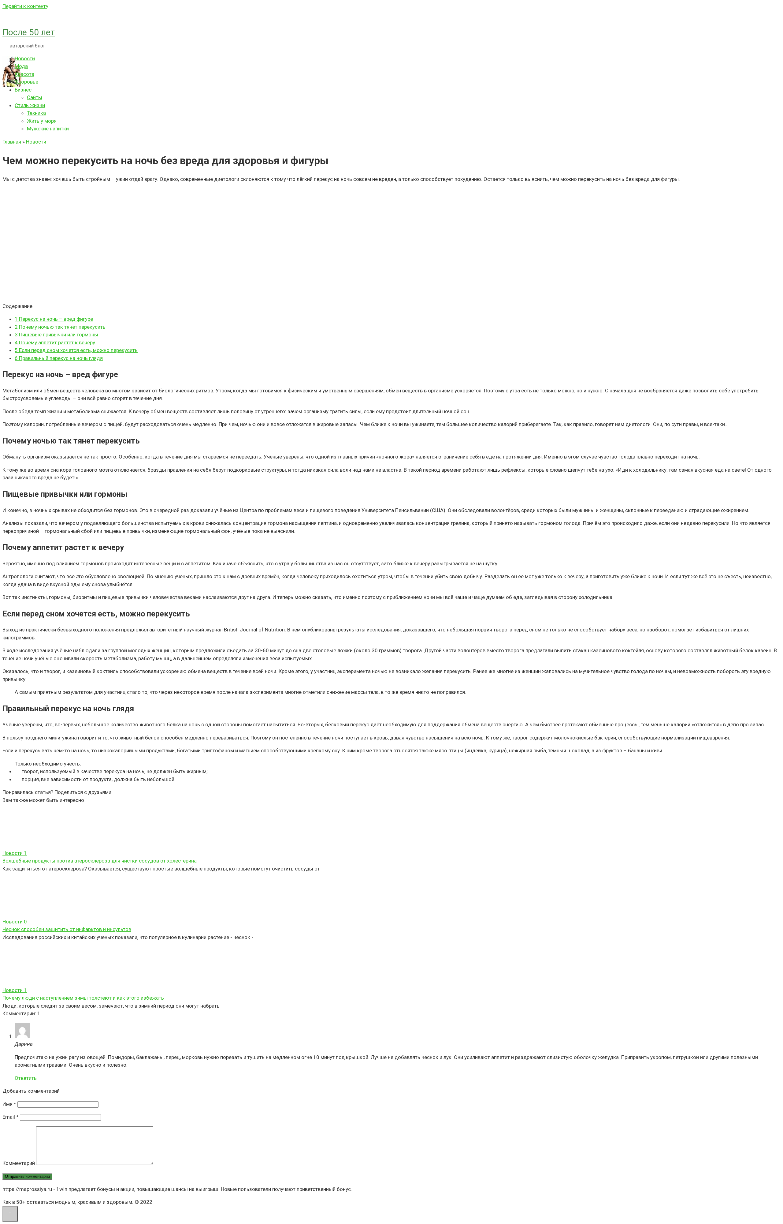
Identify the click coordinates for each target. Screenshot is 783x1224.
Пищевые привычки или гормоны (56, 334)
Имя (9, 1104)
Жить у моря (42, 121)
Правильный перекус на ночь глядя (59, 358)
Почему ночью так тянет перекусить (60, 327)
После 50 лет (28, 32)
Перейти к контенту (25, 6)
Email (10, 1117)
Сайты (34, 97)
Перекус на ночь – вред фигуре (54, 319)
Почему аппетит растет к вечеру (55, 342)
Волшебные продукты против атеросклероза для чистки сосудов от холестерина (99, 861)
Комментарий (18, 1163)
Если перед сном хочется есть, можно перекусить (76, 350)
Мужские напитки (48, 128)
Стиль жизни (30, 105)
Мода (21, 66)
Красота (24, 74)
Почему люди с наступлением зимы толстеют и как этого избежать (83, 998)
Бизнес (23, 90)
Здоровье (26, 82)
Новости (25, 58)
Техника (36, 113)
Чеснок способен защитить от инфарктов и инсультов (66, 929)
